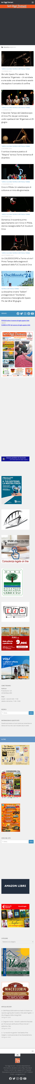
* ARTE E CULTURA (6, 69)
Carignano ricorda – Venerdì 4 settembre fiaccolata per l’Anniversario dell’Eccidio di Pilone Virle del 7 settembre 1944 (16, 1024)
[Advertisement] (17, 26)
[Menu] (32, 2)
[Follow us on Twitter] (21, 313)
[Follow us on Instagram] (25, 313)
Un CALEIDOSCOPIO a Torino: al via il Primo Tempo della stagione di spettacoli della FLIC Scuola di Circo (17, 261)
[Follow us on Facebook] (18, 313)
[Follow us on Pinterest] (28, 313)
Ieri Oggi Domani (7, 2)
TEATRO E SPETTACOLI (18, 69)
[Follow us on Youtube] (32, 313)
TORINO (28, 69)
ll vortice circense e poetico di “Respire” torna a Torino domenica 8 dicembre (17, 154)
